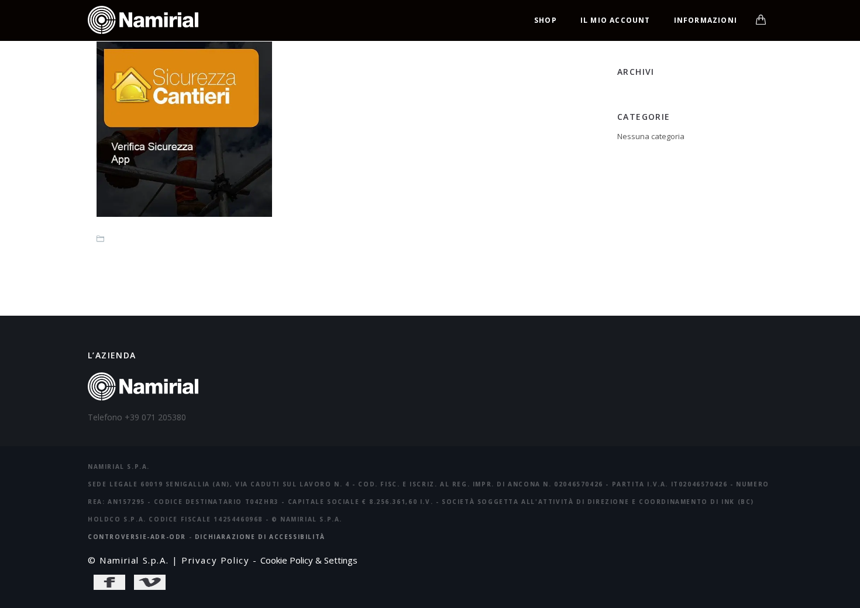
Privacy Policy (215, 560)
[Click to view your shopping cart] (760, 20)
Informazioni (705, 20)
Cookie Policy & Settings (308, 560)
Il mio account (615, 20)
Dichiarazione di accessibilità (260, 537)
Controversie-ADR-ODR (137, 537)
